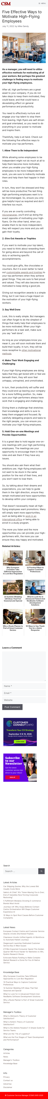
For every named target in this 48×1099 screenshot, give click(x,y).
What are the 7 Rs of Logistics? (16, 1034)
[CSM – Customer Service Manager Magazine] (6, 3)
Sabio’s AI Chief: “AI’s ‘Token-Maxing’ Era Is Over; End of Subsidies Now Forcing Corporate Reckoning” (23, 895)
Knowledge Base (10, 1063)
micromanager (9, 214)
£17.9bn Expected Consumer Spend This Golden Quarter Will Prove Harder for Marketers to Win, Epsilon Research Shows (23, 951)
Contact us (8, 1080)
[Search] (41, 871)
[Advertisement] (20, 823)
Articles (6, 1053)
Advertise (7, 1084)
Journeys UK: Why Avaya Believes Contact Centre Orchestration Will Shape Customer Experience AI (21, 909)
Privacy (6, 1077)
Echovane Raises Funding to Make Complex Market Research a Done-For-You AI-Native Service (21, 960)
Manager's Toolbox (11, 1060)
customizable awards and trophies (24, 272)
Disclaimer (7, 1087)
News (5, 1057)
